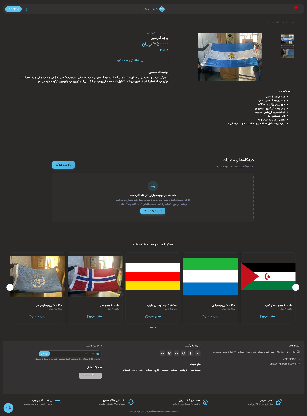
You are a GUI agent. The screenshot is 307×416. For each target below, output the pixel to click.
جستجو (165, 370)
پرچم (276, 22)
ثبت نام (126, 370)
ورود (134, 370)
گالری (156, 370)
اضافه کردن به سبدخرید (128, 61)
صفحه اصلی (195, 370)
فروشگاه (183, 370)
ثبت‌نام (44, 354)
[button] (90, 376)
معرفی (174, 370)
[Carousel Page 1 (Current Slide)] (151, 327)
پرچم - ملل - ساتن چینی (157, 33)
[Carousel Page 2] (155, 327)
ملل (268, 22)
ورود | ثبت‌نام (13, 9)
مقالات (149, 370)
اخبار (141, 370)
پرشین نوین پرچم (290, 22)
